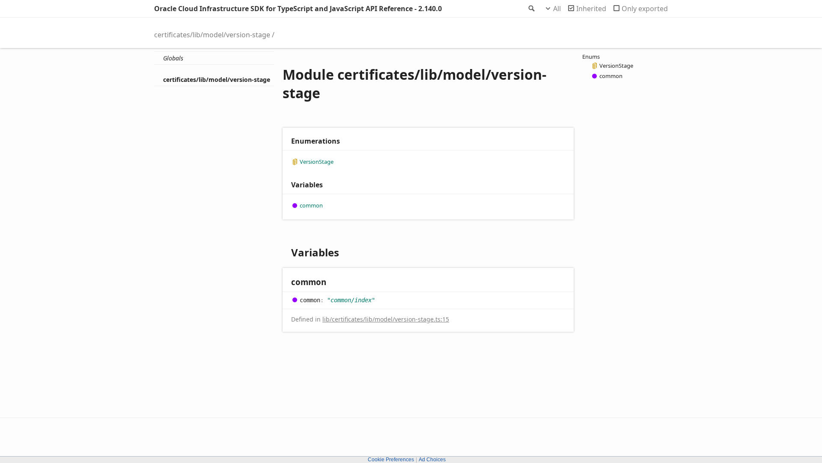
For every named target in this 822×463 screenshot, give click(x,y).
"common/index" (351, 300)
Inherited (591, 8)
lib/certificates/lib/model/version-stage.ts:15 (385, 319)
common (311, 205)
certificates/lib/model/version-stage (212, 34)
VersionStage (317, 161)
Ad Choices (432, 460)
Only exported (645, 8)
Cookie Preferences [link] (391, 460)
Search (530, 8)
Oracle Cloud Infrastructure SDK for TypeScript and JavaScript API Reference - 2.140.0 (298, 8)
